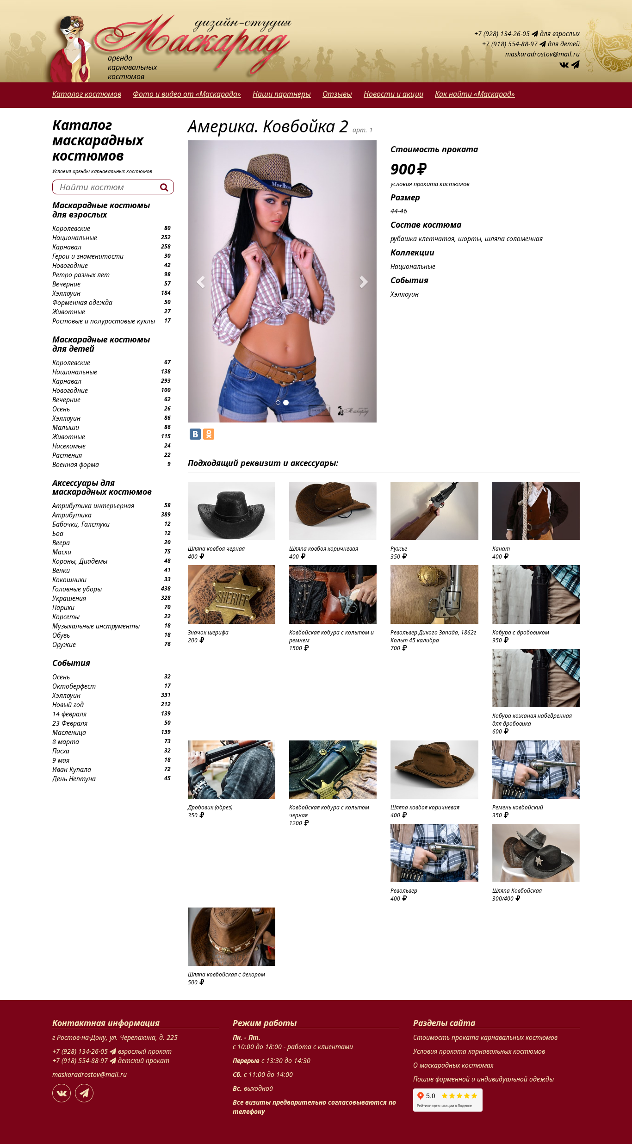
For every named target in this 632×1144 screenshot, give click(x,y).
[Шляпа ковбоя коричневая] (333, 511)
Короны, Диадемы (79, 561)
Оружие (64, 644)
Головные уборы (77, 588)
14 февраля (69, 713)
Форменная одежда (82, 302)
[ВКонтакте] (195, 434)
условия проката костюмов (430, 184)
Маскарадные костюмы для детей (101, 344)
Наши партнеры (282, 94)
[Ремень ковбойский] (536, 769)
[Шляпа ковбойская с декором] (231, 937)
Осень (61, 408)
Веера (61, 542)
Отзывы (337, 94)
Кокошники (69, 579)
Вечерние (66, 284)
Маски (61, 551)
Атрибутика (72, 514)
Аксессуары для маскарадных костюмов (102, 487)
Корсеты (66, 616)
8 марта (65, 741)
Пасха (60, 750)
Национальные (74, 237)
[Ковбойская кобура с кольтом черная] (333, 769)
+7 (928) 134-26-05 (503, 33)
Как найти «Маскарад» (475, 94)
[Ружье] (434, 511)
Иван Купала (71, 769)
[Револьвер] (434, 853)
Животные (68, 311)
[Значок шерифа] (231, 594)
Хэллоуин (66, 293)
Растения (67, 455)
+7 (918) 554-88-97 (510, 43)
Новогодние (70, 265)
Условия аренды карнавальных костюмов (102, 171)
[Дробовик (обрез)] (231, 769)
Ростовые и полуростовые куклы (103, 321)
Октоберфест (74, 686)
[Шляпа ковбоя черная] (231, 511)
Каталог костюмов (86, 94)
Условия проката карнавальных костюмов (479, 1051)
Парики (63, 607)
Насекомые (69, 445)
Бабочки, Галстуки (81, 524)
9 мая (60, 760)
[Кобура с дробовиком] (536, 594)
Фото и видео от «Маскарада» (187, 94)
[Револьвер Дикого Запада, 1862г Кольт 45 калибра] (434, 594)
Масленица (69, 732)
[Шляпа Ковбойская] (536, 853)
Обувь (61, 635)
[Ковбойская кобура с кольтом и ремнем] (333, 594)
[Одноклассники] (208, 434)
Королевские (71, 228)
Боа (57, 533)
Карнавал (66, 246)
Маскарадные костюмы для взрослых (101, 209)
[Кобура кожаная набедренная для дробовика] (536, 678)
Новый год (68, 704)
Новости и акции (393, 94)
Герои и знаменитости (88, 256)
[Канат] (536, 511)
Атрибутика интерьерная (93, 505)
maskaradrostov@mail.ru (542, 54)
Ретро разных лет (81, 274)
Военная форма (75, 464)
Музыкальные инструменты (96, 626)
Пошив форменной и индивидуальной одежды (483, 1079)
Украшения (69, 598)
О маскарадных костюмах (453, 1065)
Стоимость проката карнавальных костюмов (485, 1037)
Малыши (65, 427)
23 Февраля (69, 723)
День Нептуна (74, 778)
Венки (61, 570)
